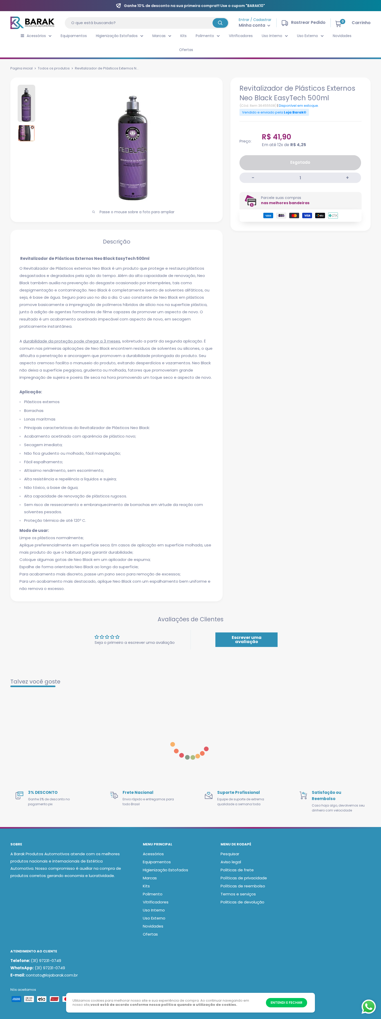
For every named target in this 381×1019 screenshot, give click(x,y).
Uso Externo (307, 35)
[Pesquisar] (220, 23)
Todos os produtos (54, 68)
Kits (183, 35)
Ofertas (186, 49)
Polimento (205, 35)
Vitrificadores (241, 35)
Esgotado (300, 162)
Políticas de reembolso (243, 886)
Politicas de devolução (242, 902)
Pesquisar (230, 854)
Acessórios (36, 35)
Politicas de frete (237, 870)
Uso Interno (272, 35)
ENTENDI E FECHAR (286, 1002)
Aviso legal (231, 862)
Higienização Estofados (117, 35)
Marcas (159, 35)
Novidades (342, 35)
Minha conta (252, 25)
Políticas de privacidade (244, 878)
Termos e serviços (238, 894)
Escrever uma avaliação (247, 640)
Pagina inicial (21, 68)
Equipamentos (74, 35)
